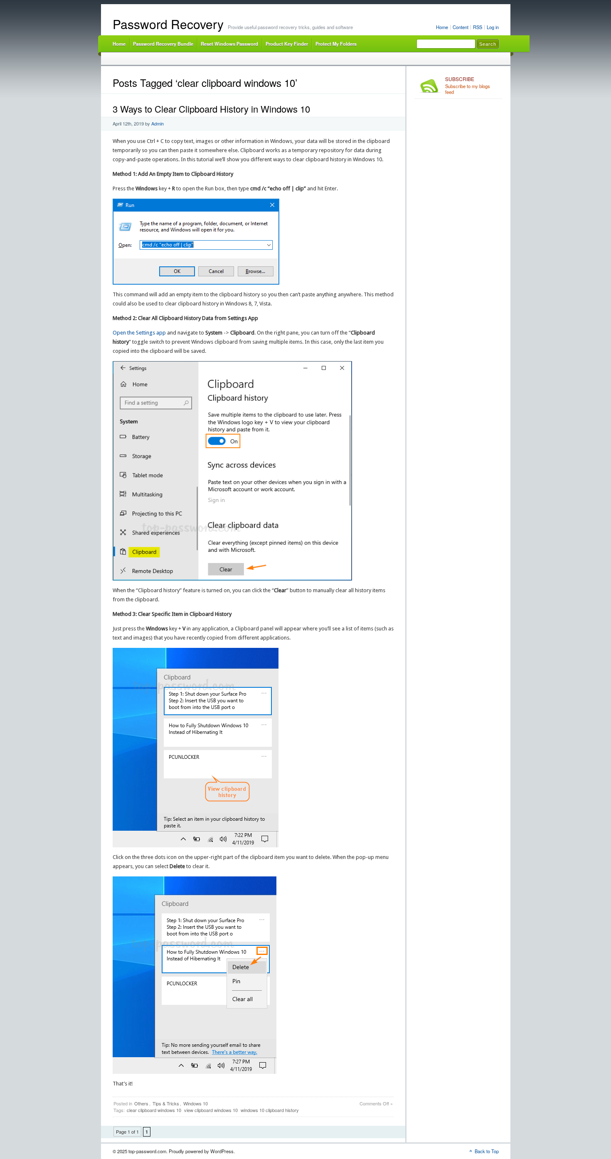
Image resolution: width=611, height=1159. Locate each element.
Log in (493, 27)
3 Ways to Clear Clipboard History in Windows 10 (211, 108)
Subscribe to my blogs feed (467, 85)
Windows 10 (195, 1103)
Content (460, 27)
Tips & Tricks (166, 1103)
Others (141, 1103)
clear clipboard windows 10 (154, 1110)
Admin (157, 123)
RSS (477, 27)
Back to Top (487, 1151)
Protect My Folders (336, 43)
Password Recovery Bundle (163, 43)
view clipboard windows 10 (211, 1110)
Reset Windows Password (229, 43)
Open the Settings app (139, 333)
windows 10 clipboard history (270, 1110)
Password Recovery (168, 24)
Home (442, 27)
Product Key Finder (287, 43)
